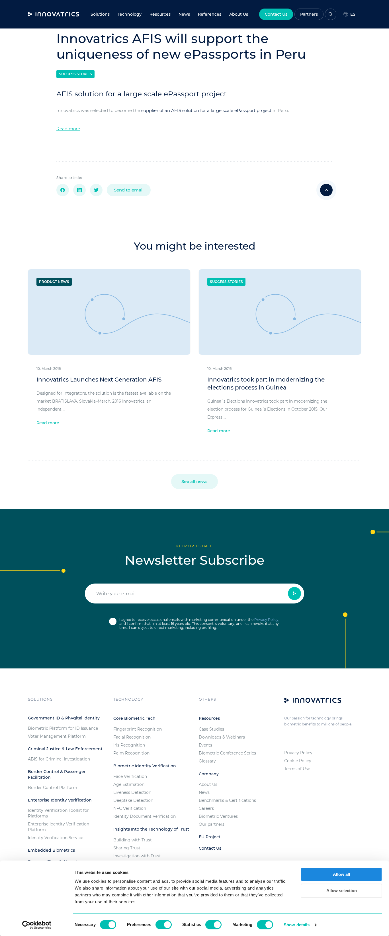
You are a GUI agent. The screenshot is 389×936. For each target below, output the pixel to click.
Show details (297, 924)
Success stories (75, 74)
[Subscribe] (294, 593)
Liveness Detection (132, 792)
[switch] (163, 924)
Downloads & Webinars (222, 737)
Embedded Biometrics (51, 850)
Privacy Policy (266, 619)
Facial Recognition (132, 737)
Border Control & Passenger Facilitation (57, 774)
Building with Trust (132, 840)
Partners (309, 14)
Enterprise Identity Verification (60, 800)
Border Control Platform (52, 787)
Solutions (100, 14)
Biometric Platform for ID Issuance (63, 728)
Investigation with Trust (137, 855)
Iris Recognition (129, 745)
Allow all (341, 874)
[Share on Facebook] (62, 190)
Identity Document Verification (144, 816)
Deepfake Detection (133, 800)
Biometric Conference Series (227, 753)
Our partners (211, 824)
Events (205, 745)
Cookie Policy (297, 760)
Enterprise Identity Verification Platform (58, 826)
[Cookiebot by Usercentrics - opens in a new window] (37, 925)
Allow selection (341, 890)
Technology (130, 14)
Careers (206, 808)
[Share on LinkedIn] (79, 190)
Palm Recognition (131, 753)
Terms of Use (297, 768)
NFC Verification (129, 808)
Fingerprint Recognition (137, 729)
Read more (68, 128)
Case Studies (211, 729)
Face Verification (130, 776)
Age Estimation (128, 784)
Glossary (207, 761)
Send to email (129, 190)
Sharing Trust (126, 848)
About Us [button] (238, 14)
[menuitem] (184, 14)
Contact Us (276, 14)
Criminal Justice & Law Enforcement (65, 748)
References (209, 14)
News (184, 14)
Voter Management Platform (57, 736)
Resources (160, 14)
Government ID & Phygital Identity (64, 718)
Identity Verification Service (55, 837)
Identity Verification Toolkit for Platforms (58, 813)
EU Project (209, 836)
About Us (208, 784)
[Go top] (326, 190)
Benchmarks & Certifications (227, 800)
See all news (194, 481)
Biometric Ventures (218, 816)
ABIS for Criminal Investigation (59, 759)
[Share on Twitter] (96, 190)
